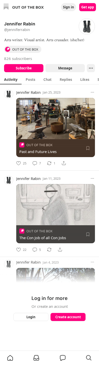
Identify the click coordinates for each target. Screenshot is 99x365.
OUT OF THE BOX (39, 145)
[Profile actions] (91, 68)
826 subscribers (18, 58)
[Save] (88, 148)
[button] (10, 358)
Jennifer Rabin (28, 92)
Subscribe (24, 68)
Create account (68, 317)
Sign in (68, 7)
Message (65, 68)
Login (31, 317)
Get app (87, 7)
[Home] (6, 7)
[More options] (92, 92)
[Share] (63, 163)
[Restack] (49, 250)
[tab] (11, 79)
